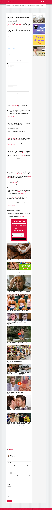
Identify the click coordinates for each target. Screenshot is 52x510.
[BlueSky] (44, 1)
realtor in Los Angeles (21, 155)
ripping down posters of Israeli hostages (14, 24)
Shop (41, 3)
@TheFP (29, 202)
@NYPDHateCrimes (12, 214)
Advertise (28, 3)
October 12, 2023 (21, 146)
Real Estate (22, 5)
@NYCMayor (16, 214)
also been (21, 171)
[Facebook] (40, 1)
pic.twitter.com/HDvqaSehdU (22, 214)
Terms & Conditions (14, 509)
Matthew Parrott (19, 173)
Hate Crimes (11, 449)
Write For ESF (30, 509)
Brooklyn (14, 138)
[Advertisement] (19, 99)
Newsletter (33, 3)
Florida (17, 140)
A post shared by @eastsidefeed (18, 60)
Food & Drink (8, 5)
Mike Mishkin (8, 20)
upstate (17, 139)
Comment (8, 484)
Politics (41, 5)
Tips (38, 3)
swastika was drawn (15, 197)
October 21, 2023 (21, 216)
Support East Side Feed (36, 509)
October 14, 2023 (23, 193)
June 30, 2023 (23, 184)
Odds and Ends (32, 5)
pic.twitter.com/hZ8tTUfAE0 (15, 182)
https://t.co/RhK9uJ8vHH (18, 191)
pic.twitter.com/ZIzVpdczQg (25, 191)
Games (44, 3)
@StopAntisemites (14, 105)
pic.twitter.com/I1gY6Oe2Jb (11, 116)
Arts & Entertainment (15, 5)
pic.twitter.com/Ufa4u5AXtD (11, 144)
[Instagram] (38, 1)
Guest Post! (25, 509)
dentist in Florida (22, 152)
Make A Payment (20, 509)
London (20, 140)
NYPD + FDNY (27, 5)
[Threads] (45, 1)
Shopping (37, 5)
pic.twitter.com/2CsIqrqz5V (11, 205)
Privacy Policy (8, 509)
